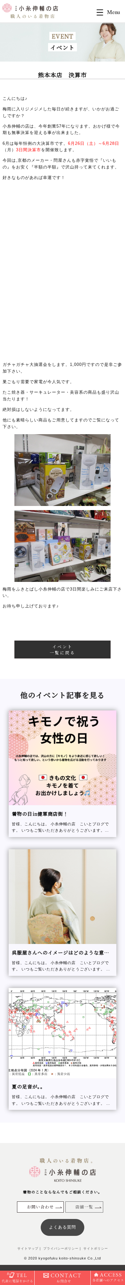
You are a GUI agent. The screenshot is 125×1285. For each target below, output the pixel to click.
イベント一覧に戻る (62, 649)
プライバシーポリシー (60, 1248)
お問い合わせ (40, 1207)
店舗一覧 (84, 1207)
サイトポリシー (95, 1248)
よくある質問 (62, 1227)
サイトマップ (27, 1248)
